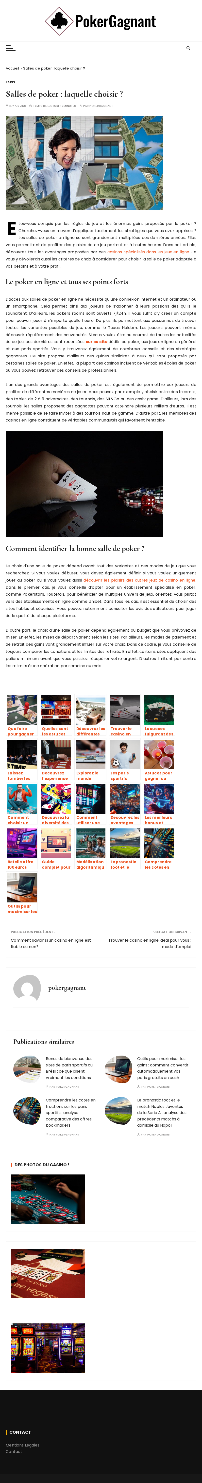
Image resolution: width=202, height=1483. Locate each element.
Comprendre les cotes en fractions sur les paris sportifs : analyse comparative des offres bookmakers (71, 1112)
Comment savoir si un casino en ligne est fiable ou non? (51, 943)
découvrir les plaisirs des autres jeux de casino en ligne (139, 580)
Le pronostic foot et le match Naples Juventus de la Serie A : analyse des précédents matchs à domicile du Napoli (161, 1112)
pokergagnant (101, 106)
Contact (14, 1451)
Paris (10, 82)
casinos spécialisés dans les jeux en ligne (148, 252)
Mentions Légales (22, 1445)
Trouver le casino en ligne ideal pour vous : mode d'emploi (149, 943)
